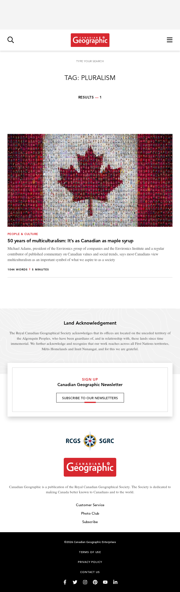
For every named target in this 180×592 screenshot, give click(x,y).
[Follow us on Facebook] (65, 582)
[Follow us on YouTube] (105, 582)
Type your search (90, 61)
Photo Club (90, 513)
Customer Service (90, 505)
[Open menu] (169, 40)
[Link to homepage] (90, 40)
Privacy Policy (90, 562)
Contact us (90, 572)
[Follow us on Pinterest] (95, 582)
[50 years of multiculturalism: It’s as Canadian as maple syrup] (90, 205)
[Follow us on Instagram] (85, 582)
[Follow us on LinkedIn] (115, 582)
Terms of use (90, 552)
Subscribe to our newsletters (90, 398)
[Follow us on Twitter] (75, 582)
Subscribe (90, 522)
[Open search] (11, 40)
